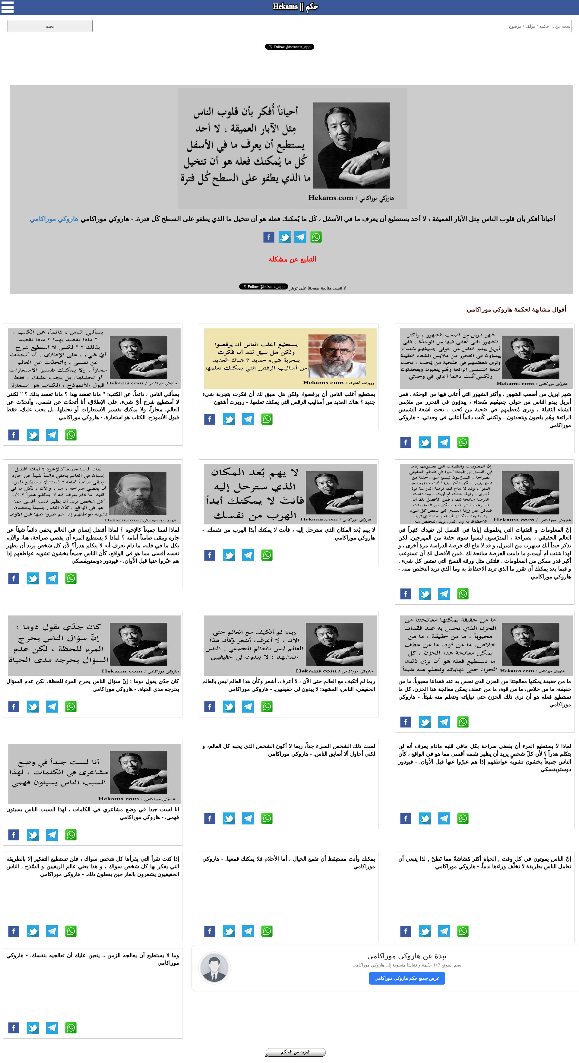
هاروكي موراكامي (54, 218)
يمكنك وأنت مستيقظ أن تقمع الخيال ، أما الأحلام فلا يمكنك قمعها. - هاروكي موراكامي (288, 862)
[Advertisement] (289, 66)
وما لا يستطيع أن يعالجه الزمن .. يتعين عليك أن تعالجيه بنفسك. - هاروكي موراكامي (92, 959)
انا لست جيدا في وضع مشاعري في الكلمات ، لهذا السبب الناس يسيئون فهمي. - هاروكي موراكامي (92, 813)
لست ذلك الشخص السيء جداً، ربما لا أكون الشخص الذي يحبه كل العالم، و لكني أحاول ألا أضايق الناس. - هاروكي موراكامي (288, 750)
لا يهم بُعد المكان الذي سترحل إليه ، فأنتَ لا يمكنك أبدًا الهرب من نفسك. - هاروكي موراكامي (288, 533)
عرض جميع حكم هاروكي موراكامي (407, 978)
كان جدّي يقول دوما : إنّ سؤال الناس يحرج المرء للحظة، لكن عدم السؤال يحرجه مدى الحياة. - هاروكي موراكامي (92, 685)
